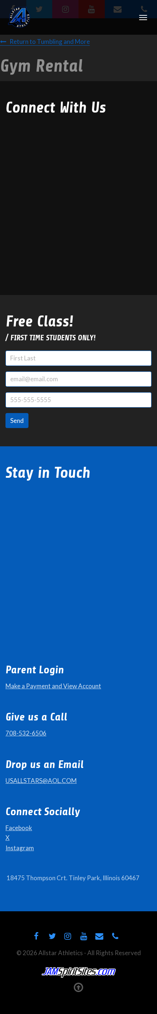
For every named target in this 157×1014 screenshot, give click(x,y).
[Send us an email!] (99, 936)
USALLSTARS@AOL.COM (41, 780)
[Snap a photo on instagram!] (68, 936)
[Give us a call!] (115, 936)
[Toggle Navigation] (143, 17)
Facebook (18, 828)
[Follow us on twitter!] (52, 936)
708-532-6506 (25, 733)
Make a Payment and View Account (53, 686)
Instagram (19, 848)
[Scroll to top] (79, 987)
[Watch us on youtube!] (83, 936)
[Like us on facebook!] (36, 936)
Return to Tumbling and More (49, 41)
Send (17, 420)
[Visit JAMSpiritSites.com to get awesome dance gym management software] (79, 972)
